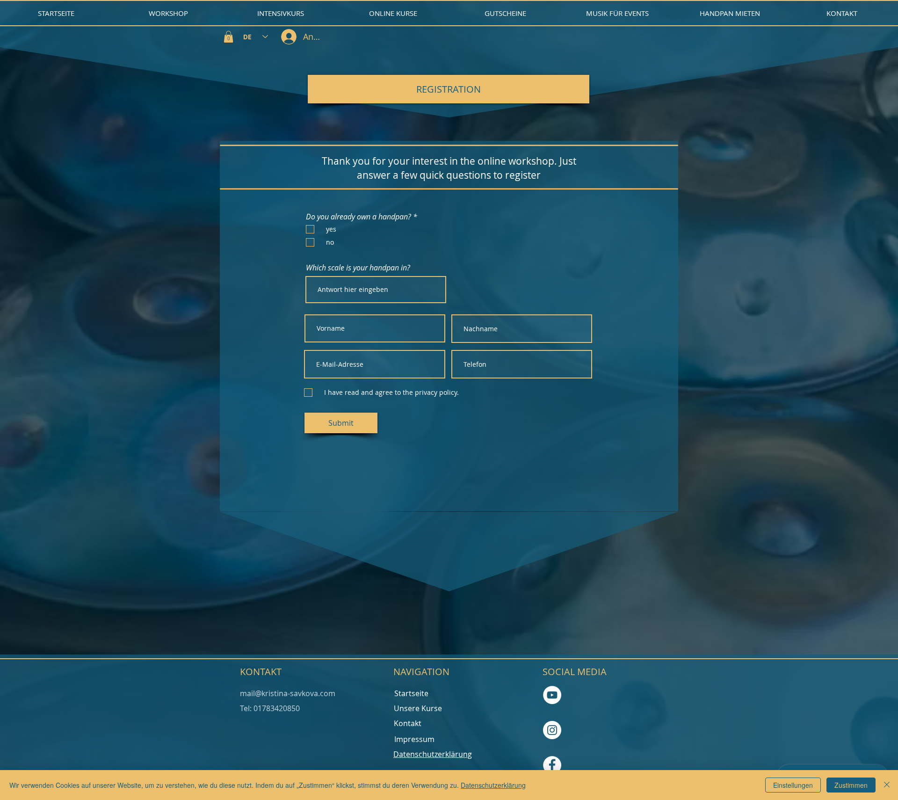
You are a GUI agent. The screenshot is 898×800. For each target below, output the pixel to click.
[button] (228, 37)
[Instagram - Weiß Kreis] (552, 730)
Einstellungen (793, 785)
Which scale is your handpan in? (358, 267)
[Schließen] (886, 785)
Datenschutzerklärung (493, 785)
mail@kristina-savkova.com (287, 693)
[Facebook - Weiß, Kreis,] (552, 765)
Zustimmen (851, 785)
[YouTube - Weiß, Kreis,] (552, 695)
